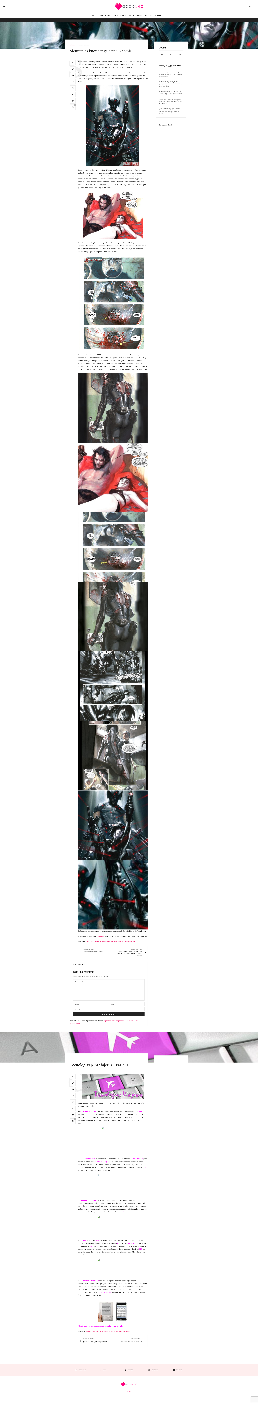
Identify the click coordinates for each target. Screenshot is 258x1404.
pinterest (155, 1370)
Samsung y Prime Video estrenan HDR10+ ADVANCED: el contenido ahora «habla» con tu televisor (170, 93)
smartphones (108, 1331)
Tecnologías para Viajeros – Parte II (99, 1064)
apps (87, 1331)
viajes (128, 1331)
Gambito (96, 941)
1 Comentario (79, 964)
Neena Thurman (105, 941)
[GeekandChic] (129, 6)
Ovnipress (101, 936)
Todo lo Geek (104, 16)
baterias (92, 1331)
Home (129, 1391)
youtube (179, 1370)
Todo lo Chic (119, 16)
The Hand (114, 941)
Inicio (94, 16)
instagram (82, 1370)
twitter (130, 1370)
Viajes (85, 1059)
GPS (97, 1331)
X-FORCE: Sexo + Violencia (126, 941)
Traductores (118, 1331)
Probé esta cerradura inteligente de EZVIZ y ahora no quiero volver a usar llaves (170, 101)
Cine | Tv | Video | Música (154, 16)
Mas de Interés (135, 16)
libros (101, 1331)
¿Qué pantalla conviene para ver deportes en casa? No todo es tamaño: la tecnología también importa (169, 110)
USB (124, 1331)
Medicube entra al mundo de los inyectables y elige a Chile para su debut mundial (170, 74)
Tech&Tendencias (76, 1059)
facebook (106, 1370)
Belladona (89, 941)
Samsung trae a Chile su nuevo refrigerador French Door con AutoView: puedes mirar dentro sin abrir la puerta (170, 83)
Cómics (72, 45)
